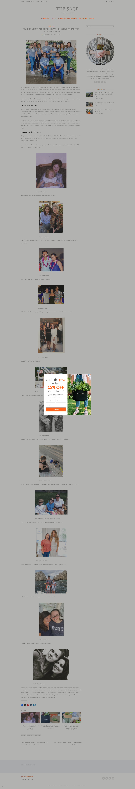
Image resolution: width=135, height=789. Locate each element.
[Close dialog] (89, 376)
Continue (56, 409)
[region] (20, 778)
